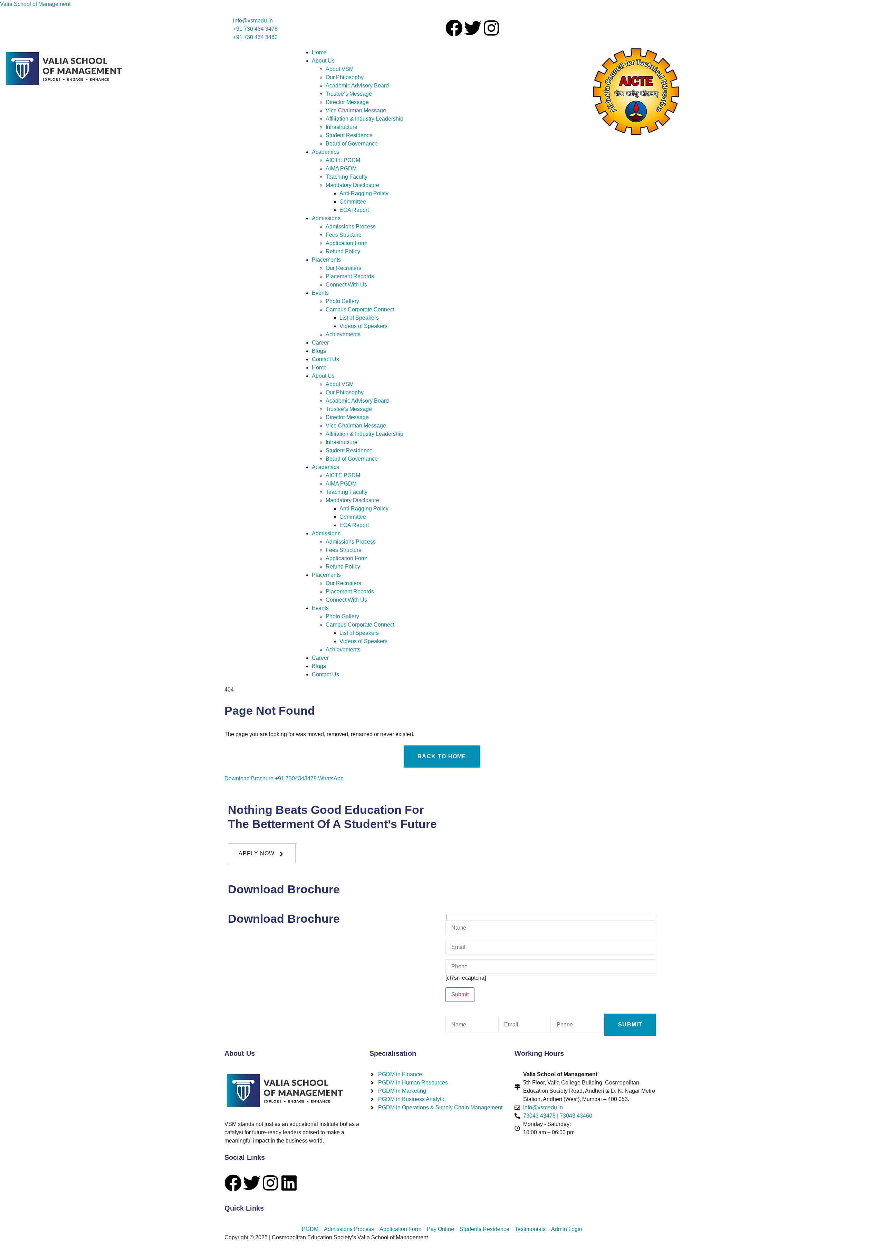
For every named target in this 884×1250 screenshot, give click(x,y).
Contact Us (325, 359)
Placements (326, 260)
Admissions (326, 218)
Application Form (346, 243)
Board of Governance (352, 144)
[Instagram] (491, 28)
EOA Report (354, 210)
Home (319, 52)
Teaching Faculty (346, 177)
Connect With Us (346, 285)
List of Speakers (359, 318)
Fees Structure (344, 235)
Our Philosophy (345, 77)
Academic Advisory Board (357, 85)
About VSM (340, 69)
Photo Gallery (342, 301)
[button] (262, 853)
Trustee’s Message (349, 94)
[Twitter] (472, 28)
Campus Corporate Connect (360, 309)
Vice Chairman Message (356, 110)
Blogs (319, 351)
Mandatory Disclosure (352, 185)
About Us (323, 61)
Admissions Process (351, 226)
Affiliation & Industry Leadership (364, 119)
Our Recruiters (343, 268)
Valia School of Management (35, 4)
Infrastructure (341, 127)
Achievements (343, 334)
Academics (325, 152)
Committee (352, 202)
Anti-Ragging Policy (363, 193)
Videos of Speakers (363, 326)
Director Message (347, 102)
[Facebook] (454, 28)
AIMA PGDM (341, 168)
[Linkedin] (289, 1183)
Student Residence (349, 135)
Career (320, 343)
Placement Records (350, 276)
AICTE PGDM (343, 160)
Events (320, 293)
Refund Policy (343, 251)
